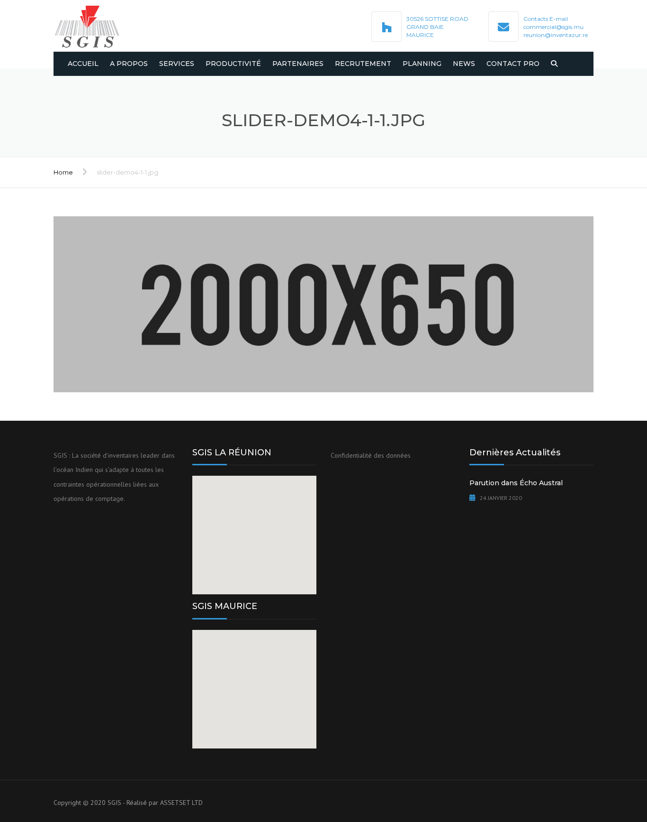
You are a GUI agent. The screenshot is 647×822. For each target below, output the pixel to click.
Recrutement (363, 63)
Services (176, 63)
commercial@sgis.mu (553, 26)
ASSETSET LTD (181, 802)
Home (63, 172)
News (464, 63)
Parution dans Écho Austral (516, 483)
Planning (422, 63)
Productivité (233, 63)
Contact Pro (512, 63)
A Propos (129, 63)
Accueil (83, 63)
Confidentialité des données (371, 455)
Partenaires (298, 63)
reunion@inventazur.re (555, 34)
